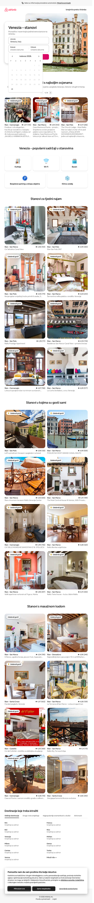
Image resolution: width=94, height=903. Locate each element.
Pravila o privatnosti (43, 899)
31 (12, 89)
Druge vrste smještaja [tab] (31, 816)
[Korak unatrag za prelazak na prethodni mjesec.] (12, 56)
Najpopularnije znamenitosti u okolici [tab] (56, 816)
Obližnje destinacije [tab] (12, 816)
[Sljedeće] (50, 93)
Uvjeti (54, 899)
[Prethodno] (42, 93)
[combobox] (28, 41)
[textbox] (18, 49)
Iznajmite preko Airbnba (76, 9)
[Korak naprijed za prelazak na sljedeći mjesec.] (38, 56)
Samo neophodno (44, 889)
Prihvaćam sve (19, 889)
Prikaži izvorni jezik (64, 3)
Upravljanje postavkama (68, 889)
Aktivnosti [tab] (78, 816)
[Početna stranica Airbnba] (10, 9)
